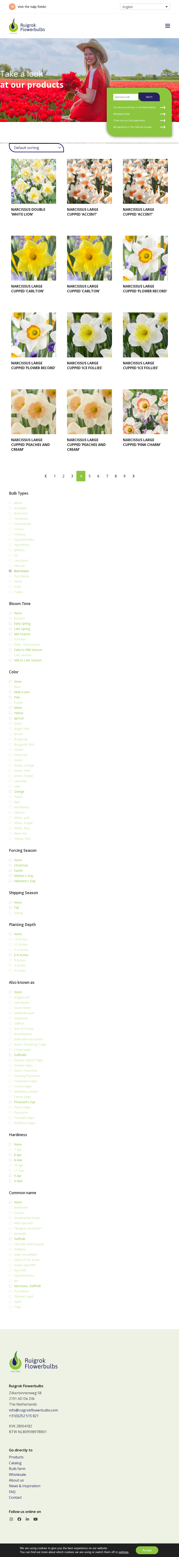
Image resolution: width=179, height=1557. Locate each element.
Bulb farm (17, 1468)
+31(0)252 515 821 (24, 1415)
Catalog (15, 1463)
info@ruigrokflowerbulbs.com (33, 1410)
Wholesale (17, 1474)
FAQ (12, 1491)
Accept (147, 1550)
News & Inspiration (24, 1485)
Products (16, 1457)
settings (124, 1552)
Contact (15, 1497)
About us (16, 1480)
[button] (167, 26)
